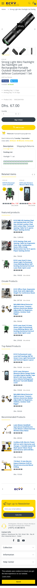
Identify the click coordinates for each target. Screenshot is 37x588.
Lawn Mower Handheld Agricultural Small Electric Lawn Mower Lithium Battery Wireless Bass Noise (24, 428)
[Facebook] (13, 541)
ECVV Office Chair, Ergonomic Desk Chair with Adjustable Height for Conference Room (24, 291)
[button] (7, 203)
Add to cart (20, 127)
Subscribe (18, 515)
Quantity (4, 111)
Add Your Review (7, 77)
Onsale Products (9, 281)
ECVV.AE (4, 59)
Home (4, 9)
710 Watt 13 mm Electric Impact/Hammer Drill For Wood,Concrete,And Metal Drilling (23, 464)
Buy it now (19, 120)
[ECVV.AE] (12, 3)
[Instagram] (18, 541)
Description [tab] (8, 146)
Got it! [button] (18, 582)
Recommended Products (13, 417)
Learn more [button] (6, 576)
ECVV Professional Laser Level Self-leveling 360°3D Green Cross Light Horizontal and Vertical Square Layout (10, 184)
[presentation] (32, 174)
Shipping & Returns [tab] (25, 146)
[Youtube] (23, 541)
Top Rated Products (11, 346)
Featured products (11, 212)
